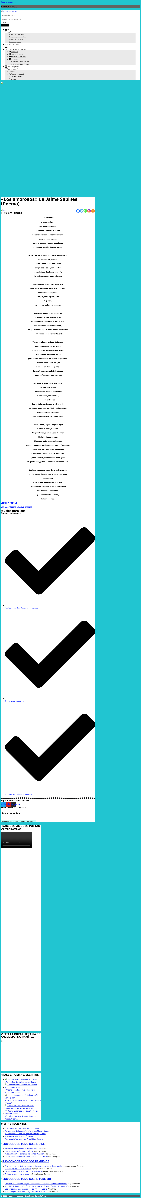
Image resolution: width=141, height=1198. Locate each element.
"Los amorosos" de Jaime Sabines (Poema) (23, 1128)
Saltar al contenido (8, 2)
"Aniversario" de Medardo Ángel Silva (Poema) (24, 1139)
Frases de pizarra (15, 42)
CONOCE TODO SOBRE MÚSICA (28, 1161)
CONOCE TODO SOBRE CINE (26, 1143)
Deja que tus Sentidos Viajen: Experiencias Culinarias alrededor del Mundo (36, 1184)
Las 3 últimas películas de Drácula (19, 1151)
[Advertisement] (21, 939)
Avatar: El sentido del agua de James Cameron (24, 1154)
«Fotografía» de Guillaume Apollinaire (20, 1082)
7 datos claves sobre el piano (17, 1174)
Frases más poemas (8, 15)
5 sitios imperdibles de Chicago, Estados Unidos (25, 1191)
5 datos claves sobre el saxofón (18, 1169)
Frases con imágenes (16, 39)
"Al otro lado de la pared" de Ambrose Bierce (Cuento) (27, 1131)
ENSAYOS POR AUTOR (21, 62)
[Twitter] (82, 211)
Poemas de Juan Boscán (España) (19, 1136)
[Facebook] (78, 211)
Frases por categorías (16, 34)
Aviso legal (12, 79)
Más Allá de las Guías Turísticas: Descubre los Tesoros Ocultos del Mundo (36, 1186)
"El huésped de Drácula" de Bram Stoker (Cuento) (25, 1134)
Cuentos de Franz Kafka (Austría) (19, 1108)
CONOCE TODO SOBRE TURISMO (29, 1178)
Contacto (12, 71)
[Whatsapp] (85, 211)
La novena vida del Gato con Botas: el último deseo (26, 1157)
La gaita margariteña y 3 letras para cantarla (23, 1171)
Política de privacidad (16, 74)
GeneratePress (40, 1196)
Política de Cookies (15, 76)
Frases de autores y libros (17, 37)
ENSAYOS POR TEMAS (21, 64)
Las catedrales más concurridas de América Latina (26, 1189)
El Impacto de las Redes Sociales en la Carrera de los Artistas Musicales (35, 1166)
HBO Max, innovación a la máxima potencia (23, 1149)
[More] (93, 211)
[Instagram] (89, 211)
